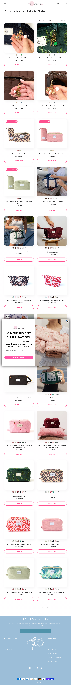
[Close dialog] (67, 321)
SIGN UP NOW (18, 357)
